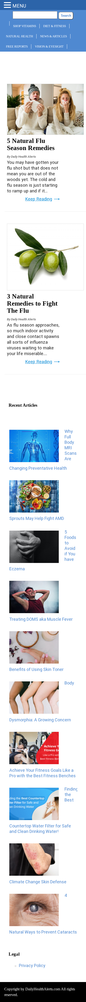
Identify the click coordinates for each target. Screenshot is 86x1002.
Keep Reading (38, 199)
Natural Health (19, 36)
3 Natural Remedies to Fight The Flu (32, 303)
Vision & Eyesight (49, 46)
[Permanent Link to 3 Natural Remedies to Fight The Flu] (45, 288)
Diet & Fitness (54, 26)
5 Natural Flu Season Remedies (31, 144)
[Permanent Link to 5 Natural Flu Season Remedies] (45, 133)
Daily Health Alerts (23, 156)
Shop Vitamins (24, 26)
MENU (19, 6)
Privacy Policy (32, 965)
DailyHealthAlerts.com (42, 989)
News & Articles (53, 36)
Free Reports (17, 46)
